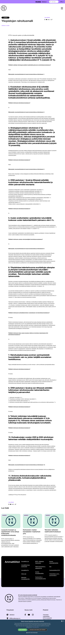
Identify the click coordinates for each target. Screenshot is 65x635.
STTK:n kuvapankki (47, 618)
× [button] (63, 621)
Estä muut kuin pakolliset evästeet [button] (38, 629)
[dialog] (32, 627)
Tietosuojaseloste (47, 619)
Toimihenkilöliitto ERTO (54, 570)
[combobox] (54, 2)
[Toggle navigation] (62, 8)
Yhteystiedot (45, 614)
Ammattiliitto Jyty (25, 561)
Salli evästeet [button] (22, 629)
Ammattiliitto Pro (25, 570)
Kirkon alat (23, 574)
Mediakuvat (44, 1)
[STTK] (3, 8)
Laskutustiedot (46, 616)
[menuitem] (63, 2)
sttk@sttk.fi (12, 614)
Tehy (50, 566)
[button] (32, 632)
